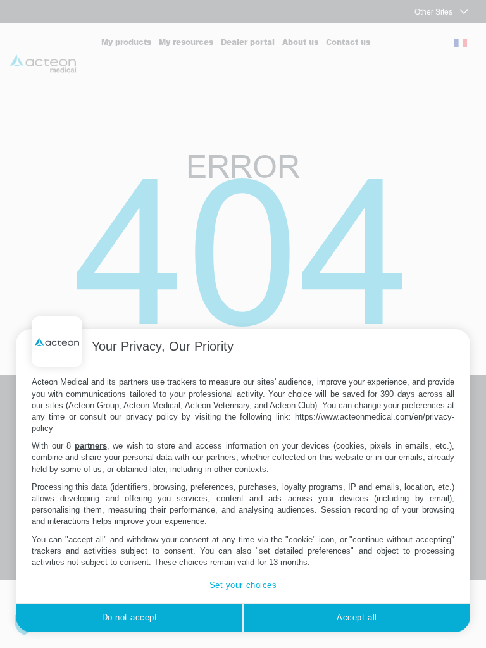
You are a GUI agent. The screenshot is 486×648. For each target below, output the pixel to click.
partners (91, 446)
